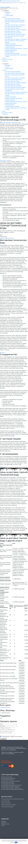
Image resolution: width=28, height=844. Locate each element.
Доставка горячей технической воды (15, 20)
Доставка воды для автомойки (13, 32)
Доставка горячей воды (6, 776)
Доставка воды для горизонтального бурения (11, 785)
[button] (5, 7)
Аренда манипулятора (11, 50)
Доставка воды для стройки (12, 31)
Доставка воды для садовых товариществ (16, 39)
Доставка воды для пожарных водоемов (15, 29)
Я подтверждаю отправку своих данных (11, 736)
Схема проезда (9, 15)
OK (16, 842)
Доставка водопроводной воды (13, 26)
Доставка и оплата (7, 59)
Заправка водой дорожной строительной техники (12, 799)
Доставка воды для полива (12, 28)
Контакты (5, 61)
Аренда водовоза (9, 51)
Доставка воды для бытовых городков (15, 34)
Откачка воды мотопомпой (12, 53)
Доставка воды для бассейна (12, 18)
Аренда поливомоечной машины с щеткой (16, 48)
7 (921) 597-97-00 (7, 5)
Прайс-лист (4, 822)
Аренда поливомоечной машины (13, 45)
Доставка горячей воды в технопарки (15, 25)
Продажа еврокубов (10, 43)
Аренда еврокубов (10, 47)
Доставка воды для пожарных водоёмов (10, 781)
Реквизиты (8, 12)
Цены (4, 58)
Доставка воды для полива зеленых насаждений (12, 789)
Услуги (4, 17)
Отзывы (7, 14)
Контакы (3, 825)
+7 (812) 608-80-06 (5, 707)
